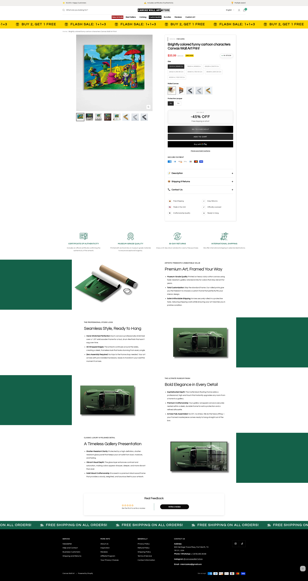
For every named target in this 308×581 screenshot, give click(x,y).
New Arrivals (117, 17)
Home (65, 31)
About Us (104, 544)
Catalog (142, 17)
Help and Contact (70, 548)
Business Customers (71, 552)
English (229, 10)
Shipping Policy (144, 552)
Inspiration (105, 548)
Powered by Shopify (85, 573)
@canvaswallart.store (193, 559)
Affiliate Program (107, 556)
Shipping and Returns (72, 556)
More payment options (200, 151)
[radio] (176, 66)
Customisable (155, 17)
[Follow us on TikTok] (242, 543)
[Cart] (244, 10)
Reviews (178, 17)
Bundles (167, 17)
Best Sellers (131, 17)
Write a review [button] (174, 507)
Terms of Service (145, 556)
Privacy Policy (144, 544)
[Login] (239, 10)
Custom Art (190, 17)
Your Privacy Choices (109, 560)
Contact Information (146, 560)
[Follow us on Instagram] (235, 543)
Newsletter (67, 544)
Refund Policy (143, 548)
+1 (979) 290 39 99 (198, 554)
